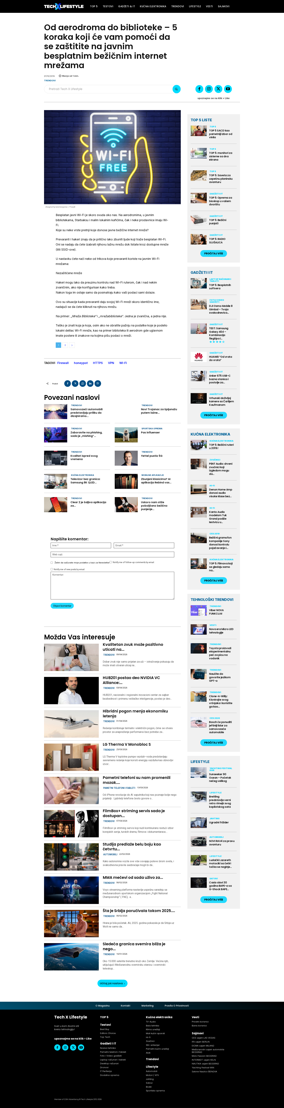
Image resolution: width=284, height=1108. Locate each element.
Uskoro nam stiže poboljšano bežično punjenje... (154, 505)
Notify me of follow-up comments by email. (133, 562)
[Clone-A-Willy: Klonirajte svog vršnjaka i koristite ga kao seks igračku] (199, 696)
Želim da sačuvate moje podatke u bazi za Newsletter (82, 562)
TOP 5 (213, 126)
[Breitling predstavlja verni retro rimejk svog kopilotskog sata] (199, 797)
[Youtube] (228, 89)
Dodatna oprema (109, 1075)
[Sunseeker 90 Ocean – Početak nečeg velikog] (199, 772)
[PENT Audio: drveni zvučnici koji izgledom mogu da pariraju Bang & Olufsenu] (199, 464)
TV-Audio (151, 1021)
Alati (148, 1052)
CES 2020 (215, 718)
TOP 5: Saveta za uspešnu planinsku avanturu (221, 178)
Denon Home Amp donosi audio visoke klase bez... (220, 493)
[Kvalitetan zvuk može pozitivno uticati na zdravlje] (71, 657)
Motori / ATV (152, 1075)
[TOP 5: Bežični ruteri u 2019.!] (199, 445)
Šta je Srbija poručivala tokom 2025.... (139, 910)
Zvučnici (215, 460)
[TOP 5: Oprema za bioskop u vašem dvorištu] (199, 198)
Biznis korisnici (199, 1025)
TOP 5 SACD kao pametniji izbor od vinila (220, 134)
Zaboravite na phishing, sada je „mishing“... (86, 434)
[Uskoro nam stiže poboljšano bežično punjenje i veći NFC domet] (126, 504)
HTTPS (98, 363)
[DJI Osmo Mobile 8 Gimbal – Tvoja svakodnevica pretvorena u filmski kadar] (199, 304)
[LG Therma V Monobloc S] (71, 757)
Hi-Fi (212, 485)
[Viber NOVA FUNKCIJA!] (199, 610)
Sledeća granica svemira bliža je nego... (134, 946)
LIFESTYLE (200, 762)
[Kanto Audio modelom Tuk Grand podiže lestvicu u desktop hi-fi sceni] (199, 512)
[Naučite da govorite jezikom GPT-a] (199, 674)
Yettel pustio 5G (152, 456)
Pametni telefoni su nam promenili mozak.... (136, 780)
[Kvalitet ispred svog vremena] (55, 458)
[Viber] (98, 383)
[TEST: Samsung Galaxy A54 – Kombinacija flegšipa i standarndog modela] (199, 328)
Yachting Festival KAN (221, 769)
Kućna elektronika (82, 475)
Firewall (63, 363)
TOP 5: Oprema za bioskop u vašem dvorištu (220, 201)
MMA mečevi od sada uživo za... (133, 877)
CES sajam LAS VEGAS (203, 1037)
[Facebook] (199, 89)
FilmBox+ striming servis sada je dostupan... (134, 813)
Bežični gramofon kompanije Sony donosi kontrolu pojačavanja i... (220, 543)
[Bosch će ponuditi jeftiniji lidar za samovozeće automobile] (199, 722)
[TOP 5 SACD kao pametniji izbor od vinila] (199, 131)
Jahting (215, 818)
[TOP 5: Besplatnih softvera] (199, 283)
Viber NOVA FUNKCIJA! (216, 612)
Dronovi (104, 1067)
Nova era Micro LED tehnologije (221, 630)
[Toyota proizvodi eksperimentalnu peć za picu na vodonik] (199, 648)
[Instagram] (209, 89)
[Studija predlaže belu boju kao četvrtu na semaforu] (71, 857)
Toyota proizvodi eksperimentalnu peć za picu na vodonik (220, 653)
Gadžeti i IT (216, 194)
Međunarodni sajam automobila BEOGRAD (208, 1050)
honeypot (81, 363)
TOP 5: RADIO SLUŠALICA (217, 240)
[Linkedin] (90, 383)
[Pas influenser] (126, 434)
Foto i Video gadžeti (217, 301)
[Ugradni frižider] (199, 822)
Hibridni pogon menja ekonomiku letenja (135, 714)
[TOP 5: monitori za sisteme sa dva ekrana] (199, 153)
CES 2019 (215, 533)
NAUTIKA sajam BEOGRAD (205, 1063)
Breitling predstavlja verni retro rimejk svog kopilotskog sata (220, 802)
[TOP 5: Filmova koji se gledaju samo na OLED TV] (199, 563)
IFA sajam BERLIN (201, 1041)
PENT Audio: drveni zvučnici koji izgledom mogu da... (220, 469)
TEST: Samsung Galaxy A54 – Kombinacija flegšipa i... (218, 333)
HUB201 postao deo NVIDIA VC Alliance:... (131, 680)
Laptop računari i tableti (220, 280)
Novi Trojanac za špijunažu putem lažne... (159, 411)
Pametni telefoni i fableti (119, 788)
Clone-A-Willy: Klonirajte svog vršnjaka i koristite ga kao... (220, 701)
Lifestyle (216, 792)
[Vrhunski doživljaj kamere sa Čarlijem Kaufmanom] (199, 398)
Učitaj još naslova (111, 983)
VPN (111, 363)
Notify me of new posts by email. (69, 569)
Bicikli (149, 1086)
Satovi (214, 878)
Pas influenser (150, 432)
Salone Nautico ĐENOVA (204, 1071)
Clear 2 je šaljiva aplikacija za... (88, 504)
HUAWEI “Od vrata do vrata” (220, 358)
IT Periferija (106, 1071)
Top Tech (105, 1037)
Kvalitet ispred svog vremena (84, 457)
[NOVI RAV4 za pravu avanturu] (199, 841)
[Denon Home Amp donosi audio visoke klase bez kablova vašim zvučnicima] (199, 490)
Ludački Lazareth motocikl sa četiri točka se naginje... (220, 863)
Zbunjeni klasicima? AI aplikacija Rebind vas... (156, 480)
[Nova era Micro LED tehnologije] (199, 629)
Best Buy (104, 1029)
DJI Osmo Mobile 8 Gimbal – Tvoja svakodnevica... (221, 309)
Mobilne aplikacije (153, 475)
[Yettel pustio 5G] (126, 458)
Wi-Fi (123, 363)
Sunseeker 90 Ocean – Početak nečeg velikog (220, 777)
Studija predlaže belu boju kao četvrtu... (132, 847)
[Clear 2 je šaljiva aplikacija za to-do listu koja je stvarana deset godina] (55, 504)
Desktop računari (109, 1063)
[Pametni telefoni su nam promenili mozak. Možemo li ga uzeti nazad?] (71, 790)
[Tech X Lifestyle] (63, 6)
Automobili (110, 854)
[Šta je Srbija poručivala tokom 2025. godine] (71, 923)
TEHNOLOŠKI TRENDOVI (212, 599)
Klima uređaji (153, 1029)
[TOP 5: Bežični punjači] (199, 220)
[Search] (177, 89)
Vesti (213, 625)
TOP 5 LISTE (201, 120)
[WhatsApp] (82, 383)
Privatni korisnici (200, 1021)
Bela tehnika (152, 1025)
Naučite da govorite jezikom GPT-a (219, 677)
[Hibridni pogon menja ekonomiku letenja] (71, 723)
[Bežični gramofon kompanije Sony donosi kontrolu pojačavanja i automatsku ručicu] (199, 538)
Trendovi (50, 80)
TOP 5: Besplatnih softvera (220, 286)
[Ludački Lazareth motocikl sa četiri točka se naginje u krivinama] (199, 860)
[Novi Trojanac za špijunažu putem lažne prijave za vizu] (126, 411)
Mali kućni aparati (155, 1033)
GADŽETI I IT (202, 272)
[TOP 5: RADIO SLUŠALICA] (199, 239)
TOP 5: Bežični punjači (217, 221)
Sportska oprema (152, 428)
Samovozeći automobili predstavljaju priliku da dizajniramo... (87, 412)
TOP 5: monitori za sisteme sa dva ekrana (220, 156)
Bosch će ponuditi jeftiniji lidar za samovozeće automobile (220, 727)
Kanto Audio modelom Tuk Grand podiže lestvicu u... (218, 517)
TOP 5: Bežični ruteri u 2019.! (221, 446)
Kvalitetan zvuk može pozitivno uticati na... (133, 647)
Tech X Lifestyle (70, 1017)
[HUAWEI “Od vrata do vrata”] (199, 357)
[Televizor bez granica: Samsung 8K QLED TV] (55, 481)
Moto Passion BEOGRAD (204, 1056)
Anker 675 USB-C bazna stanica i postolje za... (220, 379)
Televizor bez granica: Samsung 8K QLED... (85, 480)
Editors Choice (108, 1033)
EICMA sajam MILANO (203, 1045)
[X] (218, 89)
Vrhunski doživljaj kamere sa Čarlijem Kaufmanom (221, 401)
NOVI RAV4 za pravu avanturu (221, 842)
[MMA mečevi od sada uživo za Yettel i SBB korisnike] (71, 890)
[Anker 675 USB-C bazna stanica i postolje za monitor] (199, 376)
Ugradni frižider (219, 822)
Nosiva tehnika (108, 1048)
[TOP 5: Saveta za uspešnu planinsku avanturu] (199, 175)
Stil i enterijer (153, 1045)
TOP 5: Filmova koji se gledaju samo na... (221, 567)
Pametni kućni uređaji (157, 1048)
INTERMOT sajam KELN (204, 1059)
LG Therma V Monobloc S (127, 744)
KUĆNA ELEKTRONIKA (210, 434)
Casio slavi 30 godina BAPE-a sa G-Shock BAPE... (220, 886)
